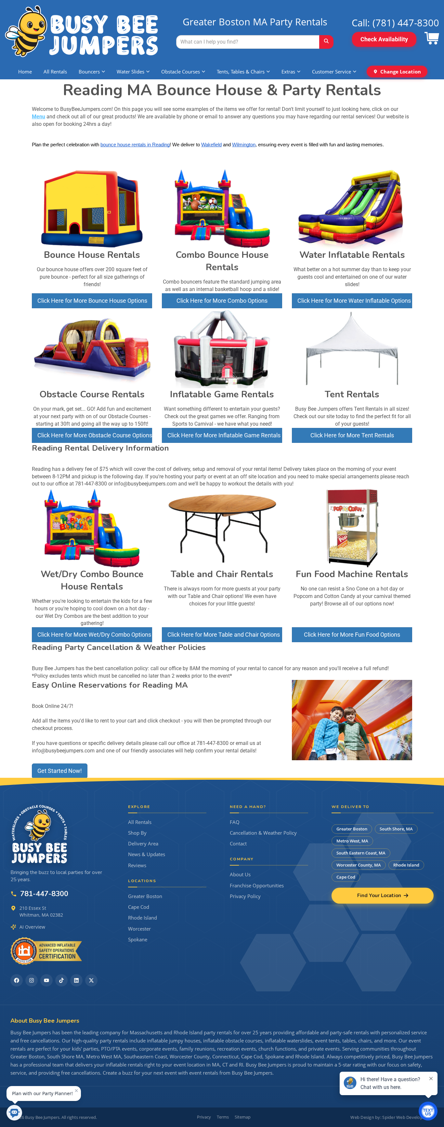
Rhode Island (142, 918)
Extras (288, 71)
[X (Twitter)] (91, 980)
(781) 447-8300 (405, 22)
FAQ (235, 822)
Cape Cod (138, 907)
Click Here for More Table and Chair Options (223, 634)
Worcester (139, 929)
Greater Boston (145, 896)
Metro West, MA (352, 841)
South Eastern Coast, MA (360, 853)
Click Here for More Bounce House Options (92, 300)
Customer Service (331, 71)
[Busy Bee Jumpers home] (39, 834)
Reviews (137, 865)
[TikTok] (61, 980)
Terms (223, 1117)
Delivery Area (143, 844)
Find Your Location (379, 895)
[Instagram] (31, 980)
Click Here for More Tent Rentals (352, 435)
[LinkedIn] (76, 980)
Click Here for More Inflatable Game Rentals (224, 435)
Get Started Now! (59, 770)
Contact (238, 844)
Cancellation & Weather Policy (263, 833)
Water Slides (130, 71)
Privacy (204, 1117)
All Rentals (55, 71)
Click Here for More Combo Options (222, 300)
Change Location (400, 71)
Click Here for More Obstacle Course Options (94, 435)
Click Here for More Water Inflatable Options (354, 300)
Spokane (137, 939)
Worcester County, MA (358, 865)
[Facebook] (16, 980)
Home (25, 71)
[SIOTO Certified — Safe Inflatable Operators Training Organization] (46, 951)
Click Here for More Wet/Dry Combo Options (94, 634)
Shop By (137, 833)
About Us (240, 874)
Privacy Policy (245, 896)
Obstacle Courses (180, 71)
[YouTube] (46, 980)
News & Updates (146, 854)
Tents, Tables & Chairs (241, 71)
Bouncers (89, 71)
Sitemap (243, 1117)
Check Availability (384, 39)
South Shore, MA (396, 829)
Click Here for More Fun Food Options (352, 634)
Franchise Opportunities (257, 885)
